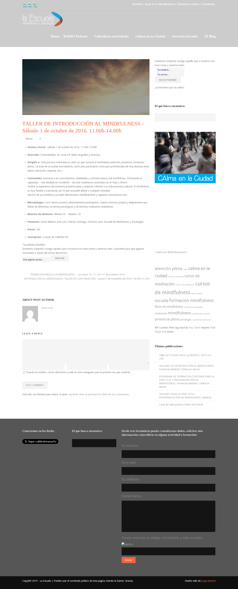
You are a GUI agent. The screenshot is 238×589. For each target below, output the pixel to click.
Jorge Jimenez (208, 580)
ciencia (171, 277)
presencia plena (167, 319)
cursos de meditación (185, 285)
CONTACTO (61, 237)
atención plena (168, 268)
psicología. (186, 319)
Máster (29, 138)
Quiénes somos (189, 4)
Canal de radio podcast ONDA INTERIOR (181, 404)
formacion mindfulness (191, 300)
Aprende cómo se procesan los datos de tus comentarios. (99, 394)
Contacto (208, 4)
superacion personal (202, 320)
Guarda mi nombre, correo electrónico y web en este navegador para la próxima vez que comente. (78, 372)
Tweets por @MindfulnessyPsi (171, 252)
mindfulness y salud (201, 314)
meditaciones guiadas (193, 307)
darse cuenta (196, 293)
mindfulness (179, 313)
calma (185, 269)
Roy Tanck (194, 327)
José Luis (47, 307)
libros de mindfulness (169, 306)
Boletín (138, 4)
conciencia (179, 277)
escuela (161, 300)
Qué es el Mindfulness (160, 4)
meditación (161, 313)
